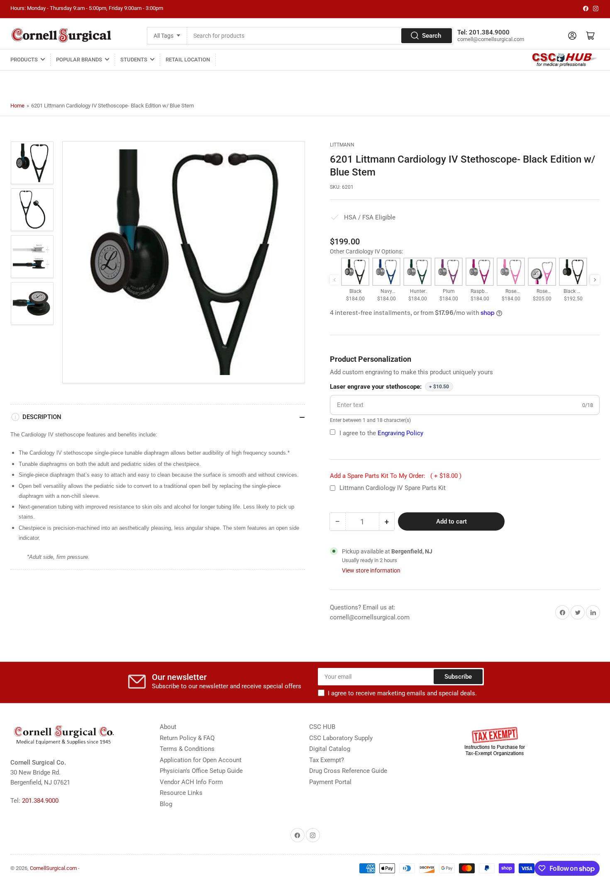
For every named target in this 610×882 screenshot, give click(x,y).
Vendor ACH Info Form (191, 782)
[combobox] (320, 35)
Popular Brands (79, 59)
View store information (371, 570)
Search (431, 35)
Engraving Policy (400, 433)
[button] (595, 280)
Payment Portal (330, 782)
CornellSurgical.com (53, 868)
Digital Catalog (329, 749)
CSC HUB (322, 727)
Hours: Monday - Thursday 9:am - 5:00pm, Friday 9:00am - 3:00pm (86, 8)
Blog (166, 804)
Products (24, 59)
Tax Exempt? (326, 760)
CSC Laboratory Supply (341, 738)
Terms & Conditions (187, 749)
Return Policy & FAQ (187, 738)
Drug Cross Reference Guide (348, 771)
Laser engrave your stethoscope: (389, 386)
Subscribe (458, 676)
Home (17, 105)
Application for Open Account (201, 760)
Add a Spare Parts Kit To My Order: (395, 476)
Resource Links (181, 793)
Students (133, 59)
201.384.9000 (40, 800)
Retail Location (188, 59)
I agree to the (381, 433)
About (168, 727)
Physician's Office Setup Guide (201, 771)
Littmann (342, 145)
